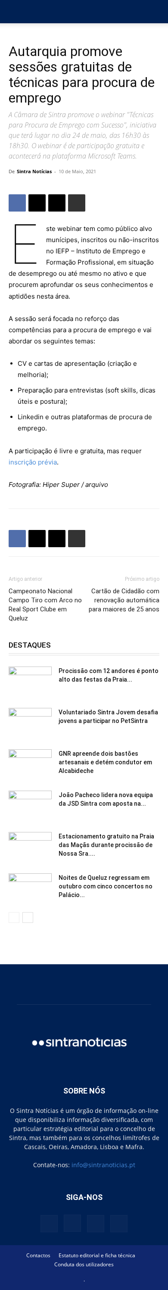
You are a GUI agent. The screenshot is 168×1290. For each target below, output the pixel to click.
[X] (37, 203)
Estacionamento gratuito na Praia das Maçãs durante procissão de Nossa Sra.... (106, 845)
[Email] (56, 203)
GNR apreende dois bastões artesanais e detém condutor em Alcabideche (105, 762)
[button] (14, 11)
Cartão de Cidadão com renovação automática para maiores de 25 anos (124, 600)
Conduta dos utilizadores (84, 1264)
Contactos (38, 1255)
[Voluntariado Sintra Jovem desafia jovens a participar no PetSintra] (30, 723)
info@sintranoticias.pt (103, 1165)
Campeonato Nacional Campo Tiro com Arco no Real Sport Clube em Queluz (45, 604)
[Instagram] (72, 1223)
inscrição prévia (33, 462)
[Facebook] (17, 203)
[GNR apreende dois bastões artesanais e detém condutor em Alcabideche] (30, 764)
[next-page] (27, 917)
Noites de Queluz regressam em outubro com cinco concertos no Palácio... (105, 886)
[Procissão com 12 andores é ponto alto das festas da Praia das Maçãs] (30, 682)
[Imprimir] (76, 203)
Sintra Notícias (34, 171)
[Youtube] (119, 1223)
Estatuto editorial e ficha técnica (97, 1255)
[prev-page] (14, 917)
